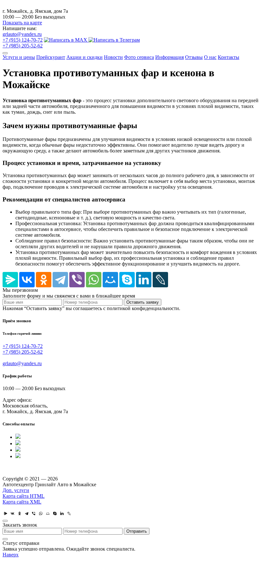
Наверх (11, 554)
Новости (113, 57)
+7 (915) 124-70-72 (23, 40)
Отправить (136, 531)
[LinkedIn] (143, 279)
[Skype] (127, 279)
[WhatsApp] (93, 279)
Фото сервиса (139, 57)
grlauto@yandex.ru (22, 34)
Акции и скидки (84, 57)
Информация (169, 57)
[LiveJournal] (160, 279)
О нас (210, 57)
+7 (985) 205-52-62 (23, 45)
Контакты (228, 57)
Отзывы (194, 57)
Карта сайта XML (22, 501)
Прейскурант (50, 57)
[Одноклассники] (43, 279)
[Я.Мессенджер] (10, 279)
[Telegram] (60, 279)
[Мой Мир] (110, 279)
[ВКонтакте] (27, 279)
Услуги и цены (19, 57)
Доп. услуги (16, 490)
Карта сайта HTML (24, 496)
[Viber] (77, 279)
